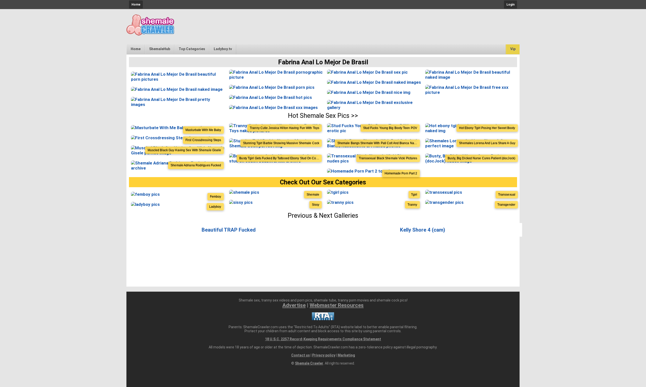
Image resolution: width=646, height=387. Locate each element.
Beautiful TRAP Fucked (229, 230)
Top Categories (192, 49)
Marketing (346, 355)
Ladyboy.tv (223, 49)
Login (510, 4)
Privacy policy (323, 355)
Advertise (294, 305)
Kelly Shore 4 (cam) (422, 230)
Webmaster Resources (337, 305)
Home (135, 4)
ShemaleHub (159, 49)
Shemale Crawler (309, 363)
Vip (513, 49)
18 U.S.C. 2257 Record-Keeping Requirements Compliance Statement (323, 339)
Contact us (300, 355)
